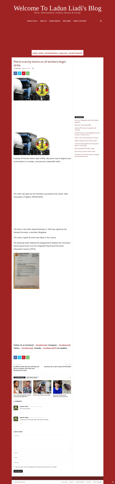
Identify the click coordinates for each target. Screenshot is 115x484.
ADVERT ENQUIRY (54, 21)
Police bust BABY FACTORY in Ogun (84, 148)
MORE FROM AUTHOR (32, 377)
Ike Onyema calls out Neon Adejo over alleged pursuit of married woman (87, 155)
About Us (43, 21)
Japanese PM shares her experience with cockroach (60, 395)
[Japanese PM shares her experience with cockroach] (62, 387)
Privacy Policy (32, 21)
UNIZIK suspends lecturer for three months (86, 140)
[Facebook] (15, 73)
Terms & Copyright (79, 21)
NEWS (41, 53)
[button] (101, 21)
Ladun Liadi (18, 68)
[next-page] (70, 378)
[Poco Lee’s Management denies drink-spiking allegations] (23, 387)
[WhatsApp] (28, 73)
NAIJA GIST (63, 53)
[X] (19, 73)
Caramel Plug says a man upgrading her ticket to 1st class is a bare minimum (87, 133)
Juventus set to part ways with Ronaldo (57, 366)
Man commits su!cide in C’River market (85, 151)
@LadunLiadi (41, 345)
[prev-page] (68, 378)
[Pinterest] (23, 73)
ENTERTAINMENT (51, 53)
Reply (21, 412)
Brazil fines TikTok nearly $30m (41, 395)
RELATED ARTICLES (19, 377)
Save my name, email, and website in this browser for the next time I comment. (36, 467)
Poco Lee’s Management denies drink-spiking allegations (22, 395)
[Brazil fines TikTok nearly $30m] (42, 387)
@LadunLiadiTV (50, 348)
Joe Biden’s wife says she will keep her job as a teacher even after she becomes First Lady (26, 368)
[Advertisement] (57, 36)
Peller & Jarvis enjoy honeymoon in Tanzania (86, 137)
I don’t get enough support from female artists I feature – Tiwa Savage (87, 144)
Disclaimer (67, 21)
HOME (35, 53)
